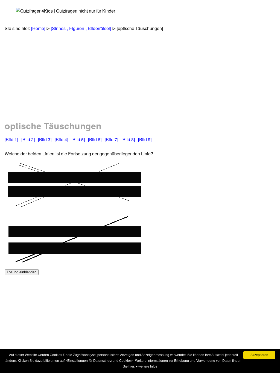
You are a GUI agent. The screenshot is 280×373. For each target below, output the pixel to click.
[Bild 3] (44, 139)
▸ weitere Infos (146, 366)
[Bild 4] (61, 139)
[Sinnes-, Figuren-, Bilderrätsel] (81, 28)
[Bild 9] (144, 139)
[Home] (38, 28)
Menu (14, 11)
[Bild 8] (128, 139)
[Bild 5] (78, 139)
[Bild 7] (111, 139)
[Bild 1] (11, 139)
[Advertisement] (104, 75)
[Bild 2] (28, 139)
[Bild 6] (94, 139)
